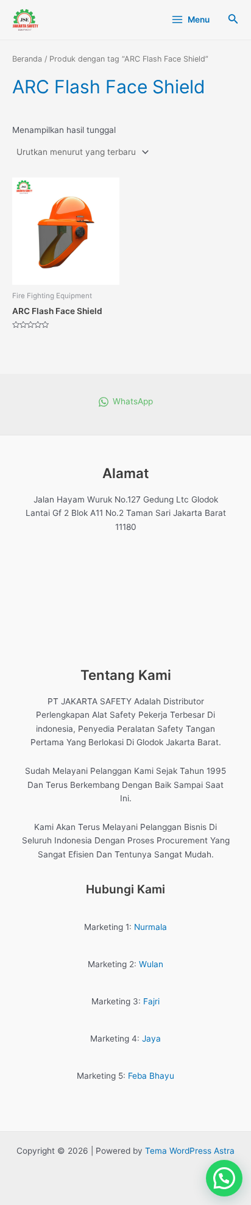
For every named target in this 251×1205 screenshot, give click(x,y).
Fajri (151, 1001)
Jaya (151, 1038)
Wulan (151, 964)
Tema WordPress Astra (190, 1151)
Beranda (27, 58)
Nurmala (150, 927)
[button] (224, 1178)
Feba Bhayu (151, 1076)
